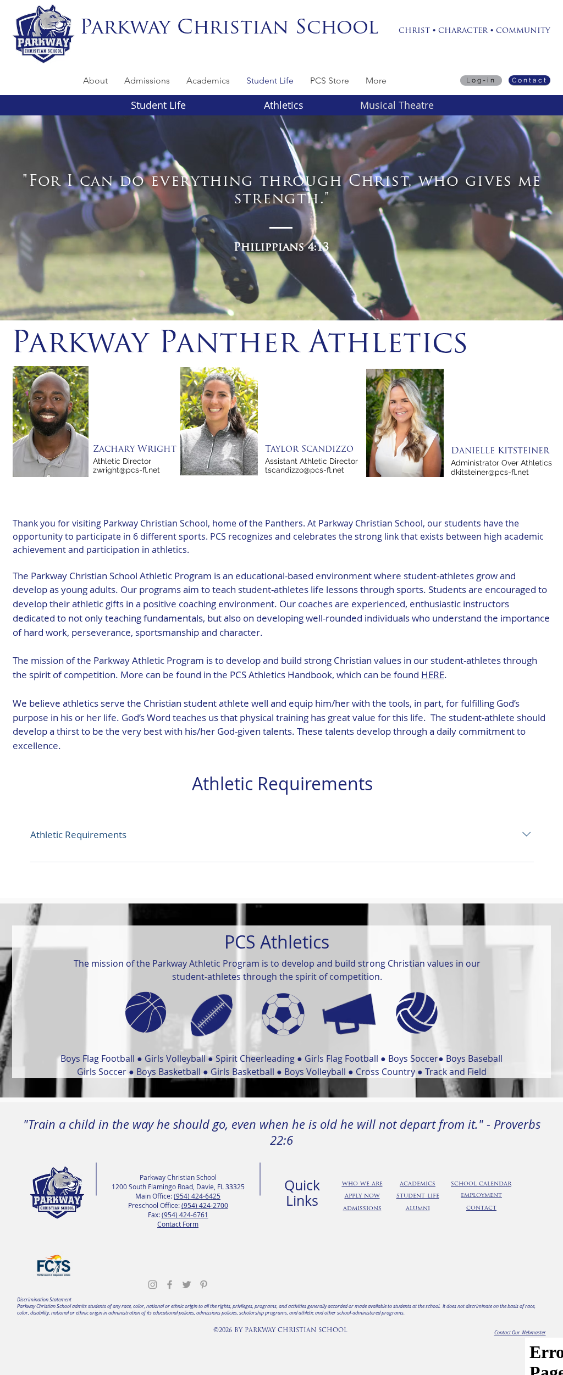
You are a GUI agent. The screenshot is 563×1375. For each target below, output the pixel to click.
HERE (432, 674)
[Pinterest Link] (203, 1284)
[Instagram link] (152, 1284)
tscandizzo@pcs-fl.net (304, 469)
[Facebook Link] (169, 1284)
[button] (95, 80)
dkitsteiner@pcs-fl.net (490, 472)
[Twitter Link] (186, 1284)
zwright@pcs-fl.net (126, 469)
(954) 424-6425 (197, 1195)
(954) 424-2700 (204, 1205)
